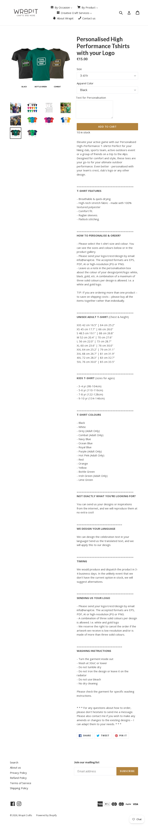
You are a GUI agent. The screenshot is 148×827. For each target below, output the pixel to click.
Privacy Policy (18, 773)
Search (14, 762)
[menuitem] (61, 7)
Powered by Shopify (46, 815)
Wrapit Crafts (25, 815)
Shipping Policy (19, 788)
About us (15, 767)
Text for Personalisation (91, 97)
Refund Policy (18, 778)
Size (79, 69)
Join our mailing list (86, 762)
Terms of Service (20, 783)
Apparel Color (85, 83)
